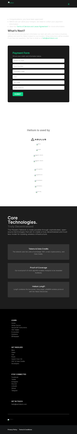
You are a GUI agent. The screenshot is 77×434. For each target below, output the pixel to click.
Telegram (14, 390)
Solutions (14, 334)
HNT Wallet (15, 330)
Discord (14, 384)
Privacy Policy (12, 429)
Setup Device (16, 325)
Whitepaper (15, 336)
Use (12, 354)
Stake (13, 352)
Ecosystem (15, 332)
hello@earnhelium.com (50, 38)
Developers (15, 363)
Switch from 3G (16, 359)
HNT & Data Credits (18, 361)
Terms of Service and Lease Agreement (32, 26)
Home (13, 323)
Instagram (14, 382)
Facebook (14, 377)
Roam (13, 357)
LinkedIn (14, 386)
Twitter (13, 379)
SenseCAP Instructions (19, 327)
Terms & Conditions (25, 429)
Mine (13, 350)
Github (13, 388)
